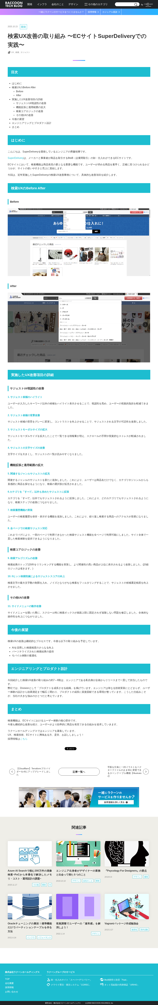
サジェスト (25, 52)
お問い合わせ (11, 991)
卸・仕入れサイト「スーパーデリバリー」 (71, 980)
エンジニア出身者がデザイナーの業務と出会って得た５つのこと (78, 872)
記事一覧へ (79, 771)
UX (12, 52)
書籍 (146, 877)
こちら (23, 738)
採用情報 (9, 987)
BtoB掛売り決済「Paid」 (116, 980)
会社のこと (58, 4)
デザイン (73, 4)
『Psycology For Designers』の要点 (126, 870)
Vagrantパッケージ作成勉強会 (121, 923)
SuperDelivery (15, 158)
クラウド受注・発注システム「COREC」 (71, 984)
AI (50, 885)
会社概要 (9, 983)
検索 (17, 52)
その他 (36, 885)
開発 (29, 4)
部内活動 (144, 930)
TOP (7, 979)
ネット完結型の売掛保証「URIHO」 (121, 984)
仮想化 (134, 930)
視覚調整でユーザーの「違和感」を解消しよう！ (78, 925)
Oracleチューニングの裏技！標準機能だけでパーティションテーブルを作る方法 (30, 927)
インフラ (42, 4)
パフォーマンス (44, 937)
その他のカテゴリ (98, 4)
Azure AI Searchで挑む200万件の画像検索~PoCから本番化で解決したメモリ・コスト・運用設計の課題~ (30, 874)
